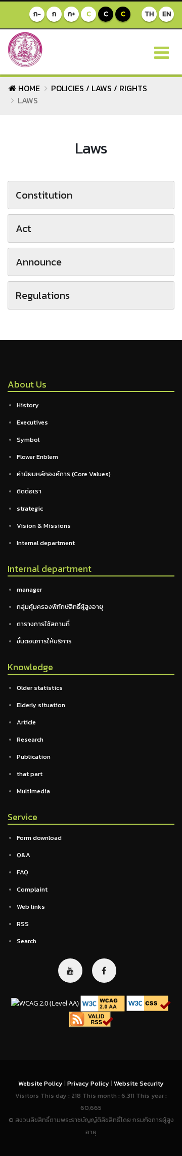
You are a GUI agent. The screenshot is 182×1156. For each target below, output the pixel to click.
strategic (30, 508)
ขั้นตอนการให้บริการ (44, 641)
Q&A (23, 855)
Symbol (28, 439)
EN (166, 14)
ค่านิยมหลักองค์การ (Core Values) (64, 474)
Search (26, 941)
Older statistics (40, 687)
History (28, 405)
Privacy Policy (89, 1083)
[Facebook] (104, 970)
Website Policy (41, 1083)
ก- (37, 14)
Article (26, 722)
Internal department (46, 543)
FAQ (22, 872)
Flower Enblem (37, 456)
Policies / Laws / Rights (99, 88)
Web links (31, 906)
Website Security (139, 1083)
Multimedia (33, 791)
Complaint (32, 889)
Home (28, 88)
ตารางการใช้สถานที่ (43, 624)
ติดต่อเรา (29, 491)
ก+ (71, 14)
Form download (39, 837)
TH (149, 14)
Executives (32, 422)
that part (29, 774)
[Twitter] (70, 970)
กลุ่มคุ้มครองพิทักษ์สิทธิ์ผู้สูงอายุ (60, 606)
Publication (34, 756)
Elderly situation (41, 705)
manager (29, 589)
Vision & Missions (44, 525)
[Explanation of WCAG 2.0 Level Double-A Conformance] (102, 1002)
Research (30, 739)
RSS (23, 924)
